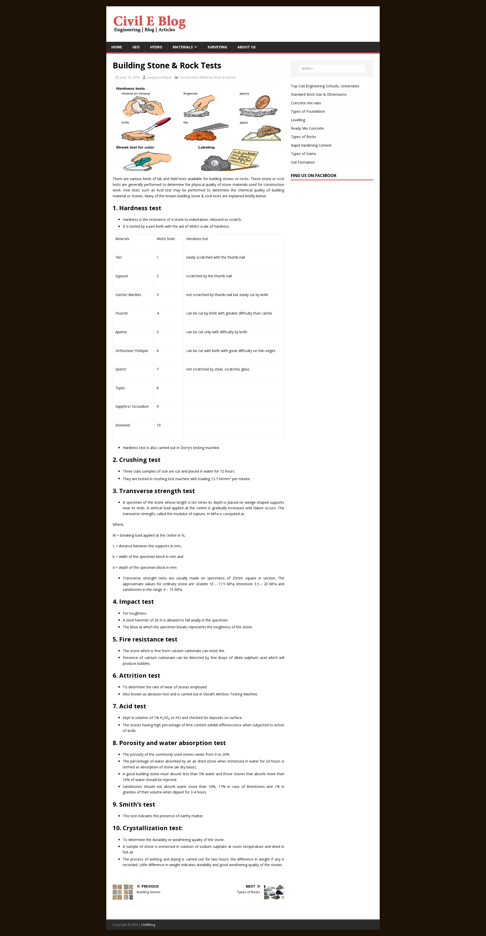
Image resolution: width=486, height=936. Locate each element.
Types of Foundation (308, 111)
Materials (183, 47)
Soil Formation (303, 162)
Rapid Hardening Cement (311, 145)
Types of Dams (303, 153)
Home (116, 47)
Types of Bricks (303, 136)
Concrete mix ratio (306, 103)
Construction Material (196, 77)
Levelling (298, 120)
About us (246, 47)
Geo (136, 47)
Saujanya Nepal (159, 77)
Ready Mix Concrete (307, 128)
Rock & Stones (225, 77)
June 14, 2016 (129, 77)
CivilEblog (148, 925)
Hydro (156, 47)
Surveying (217, 47)
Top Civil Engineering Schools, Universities (325, 86)
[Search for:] (332, 68)
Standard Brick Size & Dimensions (319, 94)
